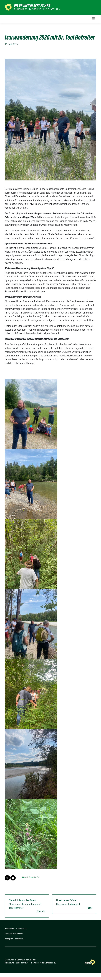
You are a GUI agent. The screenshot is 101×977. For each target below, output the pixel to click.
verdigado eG (50, 963)
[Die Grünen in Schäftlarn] (8, 7)
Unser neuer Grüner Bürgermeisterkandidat (74, 904)
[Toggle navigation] (93, 18)
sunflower (25, 963)
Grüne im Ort (34, 877)
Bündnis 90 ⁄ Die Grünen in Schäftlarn (37, 9)
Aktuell (25, 877)
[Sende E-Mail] (13, 877)
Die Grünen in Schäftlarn (32, 5)
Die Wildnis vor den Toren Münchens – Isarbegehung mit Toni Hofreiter (27, 906)
